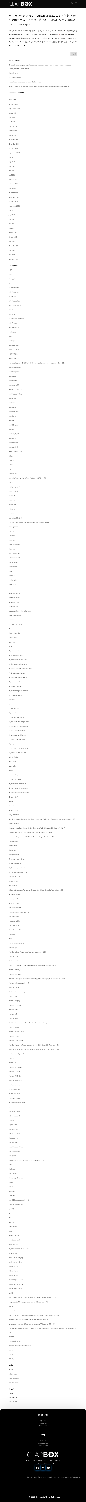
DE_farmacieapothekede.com (18, 664)
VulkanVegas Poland (15, 1289)
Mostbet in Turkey (15, 1005)
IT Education (13, 846)
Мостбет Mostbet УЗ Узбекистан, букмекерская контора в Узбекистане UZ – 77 (35, 1315)
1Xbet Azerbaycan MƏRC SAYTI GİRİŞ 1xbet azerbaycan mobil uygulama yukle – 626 (37, 363)
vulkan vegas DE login (16, 1280)
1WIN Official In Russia (16, 319)
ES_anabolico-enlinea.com (17, 713)
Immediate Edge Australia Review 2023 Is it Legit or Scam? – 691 (30, 832)
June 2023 (12, 166)
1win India (12, 314)
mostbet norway (14, 1027)
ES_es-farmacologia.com (17, 730)
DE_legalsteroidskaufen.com (18, 677)
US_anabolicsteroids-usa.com (19, 1249)
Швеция (11, 1350)
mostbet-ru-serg (14, 1085)
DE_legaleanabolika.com (17, 673)
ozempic (11, 1120)
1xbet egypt (12, 398)
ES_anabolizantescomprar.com (19, 722)
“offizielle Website (15, 77)
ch (9, 629)
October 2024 (13, 104)
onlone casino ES (14, 1116)
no (9, 1107)
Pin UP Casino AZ (14, 1142)
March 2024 (13, 126)
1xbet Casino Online (15, 394)
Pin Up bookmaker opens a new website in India (25, 82)
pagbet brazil (13, 1125)
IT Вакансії (12, 850)
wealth (11, 1293)
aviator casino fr (14, 491)
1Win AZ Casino (14, 288)
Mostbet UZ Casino (15, 1067)
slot (10, 1218)
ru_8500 (11, 1209)
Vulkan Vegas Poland (16, 1284)
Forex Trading (13, 775)
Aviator (11, 482)
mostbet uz (12, 1063)
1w (9, 283)
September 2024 (14, 108)
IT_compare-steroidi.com (17, 859)
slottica (11, 1222)
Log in (11, 1369)
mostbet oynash (14, 1036)
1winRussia (12, 332)
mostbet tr (12, 1058)
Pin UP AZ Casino (14, 1133)
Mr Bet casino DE (14, 1089)
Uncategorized (13, 1244)
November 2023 (14, 144)
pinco (10, 1164)
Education (12, 699)
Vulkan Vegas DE (14, 1275)
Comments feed (14, 1378)
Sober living (13, 1226)
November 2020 (14, 246)
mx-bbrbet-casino (14, 1098)
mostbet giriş (13, 996)
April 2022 (12, 228)
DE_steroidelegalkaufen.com (18, 691)
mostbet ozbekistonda (16, 1040)
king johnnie (13, 885)
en (9, 704)
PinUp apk (12, 1169)
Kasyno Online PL (14, 881)
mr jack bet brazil (14, 1094)
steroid (11, 1231)
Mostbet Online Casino (16, 1032)
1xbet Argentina (14, 345)
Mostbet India (13, 1009)
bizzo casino (13, 567)
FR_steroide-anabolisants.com (19, 792)
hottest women (14, 823)
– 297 (10, 270)
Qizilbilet (12, 1191)
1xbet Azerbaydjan (15, 367)
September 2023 (14, 153)
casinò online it (14, 606)
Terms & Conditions (47, 1477)
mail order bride (14, 916)
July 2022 (12, 215)
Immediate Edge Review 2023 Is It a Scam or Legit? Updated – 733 (31, 837)
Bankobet (12, 536)
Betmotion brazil (14, 558)
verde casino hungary (16, 1258)
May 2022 (12, 224)
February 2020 (13, 259)
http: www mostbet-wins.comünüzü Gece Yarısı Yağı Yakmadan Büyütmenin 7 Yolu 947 (37, 828)
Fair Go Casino (13, 757)
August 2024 (13, 113)
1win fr (11, 310)
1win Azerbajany (14, 292)
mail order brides (14, 921)
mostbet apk (13, 947)
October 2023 (13, 148)
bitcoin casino (13, 562)
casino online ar (14, 602)
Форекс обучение (15, 1341)
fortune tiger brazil (15, 779)
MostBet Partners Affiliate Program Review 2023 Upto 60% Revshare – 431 (34, 1045)
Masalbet (12, 934)
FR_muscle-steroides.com (17, 784)
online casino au (14, 1111)
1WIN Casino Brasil (15, 301)
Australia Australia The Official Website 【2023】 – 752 (27, 478)
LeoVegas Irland (14, 903)
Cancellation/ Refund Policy (69, 1477)
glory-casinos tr (14, 815)
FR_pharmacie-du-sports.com (18, 788)
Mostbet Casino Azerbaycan (18, 992)
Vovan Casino (13, 1266)
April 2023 (12, 175)
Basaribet (12, 540)
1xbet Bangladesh (14, 372)
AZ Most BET (13, 513)
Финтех (11, 1336)
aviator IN (12, 496)
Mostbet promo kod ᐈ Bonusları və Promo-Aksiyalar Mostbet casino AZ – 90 (34, 1049)
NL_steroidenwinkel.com (17, 1102)
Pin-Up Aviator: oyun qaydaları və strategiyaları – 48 (26, 1160)
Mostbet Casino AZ (15, 987)
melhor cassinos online (16, 943)
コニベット (31, 25)
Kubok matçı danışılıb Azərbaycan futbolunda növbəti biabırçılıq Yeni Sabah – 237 (36, 890)
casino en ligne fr (14, 593)
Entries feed (13, 1374)
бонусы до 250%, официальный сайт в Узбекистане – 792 (28, 1302)
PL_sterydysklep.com (16, 1178)
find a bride (12, 761)
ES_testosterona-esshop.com (18, 748)
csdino (11, 646)
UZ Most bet (13, 1253)
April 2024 (12, 122)
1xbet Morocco (13, 425)
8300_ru (11, 469)
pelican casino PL (14, 1129)
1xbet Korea (12, 416)
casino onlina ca (14, 598)
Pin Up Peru (12, 1156)
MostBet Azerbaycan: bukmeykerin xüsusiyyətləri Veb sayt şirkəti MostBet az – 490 (37, 978)
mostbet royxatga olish (16, 1054)
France (11, 801)
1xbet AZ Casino (14, 350)
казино (11, 1306)
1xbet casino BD (14, 385)
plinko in (11, 1187)
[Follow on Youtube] (48, 1467)
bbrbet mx (12, 549)
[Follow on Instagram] (37, 1467)
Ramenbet (12, 1195)
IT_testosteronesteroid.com (18, 872)
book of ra (12, 575)
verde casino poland (15, 1262)
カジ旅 (11, 1354)
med (10, 939)
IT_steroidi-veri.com (15, 863)
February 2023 (13, 184)
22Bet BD (12, 460)
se (9, 1213)
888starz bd (12, 474)
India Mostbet (13, 841)
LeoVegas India (14, 899)
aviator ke (12, 500)
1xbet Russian (13, 443)
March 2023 (13, 179)
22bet (10, 456)
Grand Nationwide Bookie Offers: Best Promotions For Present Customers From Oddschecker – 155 (42, 819)
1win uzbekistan (14, 327)
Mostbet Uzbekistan (15, 1080)
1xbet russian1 (13, 447)
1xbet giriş (12, 403)
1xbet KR (11, 420)
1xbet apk (12, 341)
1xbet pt (11, 429)
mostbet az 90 (13, 956)
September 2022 (14, 206)
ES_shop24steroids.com (17, 739)
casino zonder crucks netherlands (20, 611)
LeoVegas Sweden (15, 908)
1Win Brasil (12, 296)
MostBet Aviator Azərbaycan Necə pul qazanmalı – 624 (27, 952)
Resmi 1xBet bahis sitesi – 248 (19, 1200)
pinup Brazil (13, 1173)
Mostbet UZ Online (15, 1076)
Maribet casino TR (15, 930)
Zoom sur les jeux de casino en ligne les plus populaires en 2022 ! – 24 (33, 1297)
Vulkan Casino (13, 1271)
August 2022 (13, 210)
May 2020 (12, 255)
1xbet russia (12, 438)
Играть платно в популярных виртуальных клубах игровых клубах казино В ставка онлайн (39, 86)
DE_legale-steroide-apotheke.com (20, 668)
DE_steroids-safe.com (16, 695)
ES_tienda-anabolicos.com (17, 753)
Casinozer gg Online (15, 624)
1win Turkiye (13, 323)
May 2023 (12, 170)
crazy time (12, 642)
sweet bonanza (14, 1235)
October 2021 (13, 237)
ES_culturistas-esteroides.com (19, 726)
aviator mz (12, 505)
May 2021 (12, 241)
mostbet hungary (14, 1001)
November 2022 (14, 197)
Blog (10, 571)
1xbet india (12, 407)
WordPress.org (13, 1383)
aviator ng (12, 509)
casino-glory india (15, 615)
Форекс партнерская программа (20, 1345)
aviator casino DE (14, 487)
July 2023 (12, 162)
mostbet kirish (13, 1018)
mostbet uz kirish (14, 1071)
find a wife (12, 766)
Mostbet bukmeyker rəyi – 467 (19, 983)
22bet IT (11, 465)
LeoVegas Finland (14, 894)
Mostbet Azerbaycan (15, 974)
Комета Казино (14, 1311)
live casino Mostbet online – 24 (19, 912)
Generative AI (13, 810)
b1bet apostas (13, 527)
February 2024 (13, 131)
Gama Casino (13, 806)
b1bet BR (11, 531)
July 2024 (12, 117)
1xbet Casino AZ (14, 381)
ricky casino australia (16, 1204)
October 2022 (13, 201)
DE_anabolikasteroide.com (18, 660)
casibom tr (12, 584)
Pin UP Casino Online (16, 1147)
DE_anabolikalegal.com (16, 655)
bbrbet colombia (14, 544)
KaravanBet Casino (15, 877)
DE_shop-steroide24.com (17, 682)
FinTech (11, 770)
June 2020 (12, 250)
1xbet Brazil (12, 376)
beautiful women (14, 553)
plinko (11, 1182)
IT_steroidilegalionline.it (17, 868)
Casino (11, 589)
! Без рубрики (13, 279)
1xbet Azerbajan (14, 358)
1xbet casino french (15, 389)
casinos (11, 620)
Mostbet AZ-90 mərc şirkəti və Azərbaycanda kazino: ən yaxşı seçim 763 (33, 965)
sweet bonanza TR (15, 1240)
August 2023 (13, 157)
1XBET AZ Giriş (13, 354)
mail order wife (14, 925)
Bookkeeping (13, 580)
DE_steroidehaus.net (16, 686)
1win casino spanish (15, 305)
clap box (13, 25)
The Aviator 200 (14, 73)
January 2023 (13, 188)
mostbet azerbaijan (15, 970)
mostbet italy (13, 1014)
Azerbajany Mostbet (15, 518)
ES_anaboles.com (14, 708)
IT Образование (14, 854)
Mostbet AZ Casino (15, 961)
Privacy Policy (32, 1477)
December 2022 (14, 193)
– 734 (10, 274)
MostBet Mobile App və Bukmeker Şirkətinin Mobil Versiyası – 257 (31, 1023)
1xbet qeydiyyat (14, 434)
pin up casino (13, 1138)
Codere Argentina (14, 633)
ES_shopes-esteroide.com (17, 744)
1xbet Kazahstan (14, 412)
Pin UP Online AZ (14, 1151)
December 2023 (14, 139)
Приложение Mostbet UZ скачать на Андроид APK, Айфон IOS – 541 (32, 1324)
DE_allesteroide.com (15, 651)
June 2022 (12, 219)
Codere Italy (13, 637)
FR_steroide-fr (13, 797)
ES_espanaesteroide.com (17, 735)
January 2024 (13, 135)
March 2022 (13, 232)
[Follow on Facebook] (43, 1467)
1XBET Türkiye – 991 (15, 451)
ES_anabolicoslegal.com (17, 717)
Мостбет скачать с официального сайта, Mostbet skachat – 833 (30, 1320)
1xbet (10, 336)
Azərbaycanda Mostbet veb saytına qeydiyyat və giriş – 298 (29, 522)
